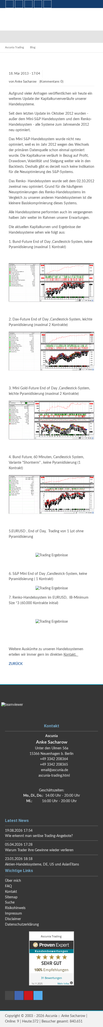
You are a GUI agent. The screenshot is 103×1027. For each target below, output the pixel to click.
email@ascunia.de (54, 770)
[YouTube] (38, 4)
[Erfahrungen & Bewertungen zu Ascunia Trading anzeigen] (51, 984)
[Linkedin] (10, 4)
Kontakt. (71, 654)
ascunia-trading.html (54, 775)
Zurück (16, 664)
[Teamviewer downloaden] (51, 710)
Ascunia (26, 19)
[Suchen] (28, 4)
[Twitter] (48, 4)
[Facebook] (19, 4)
